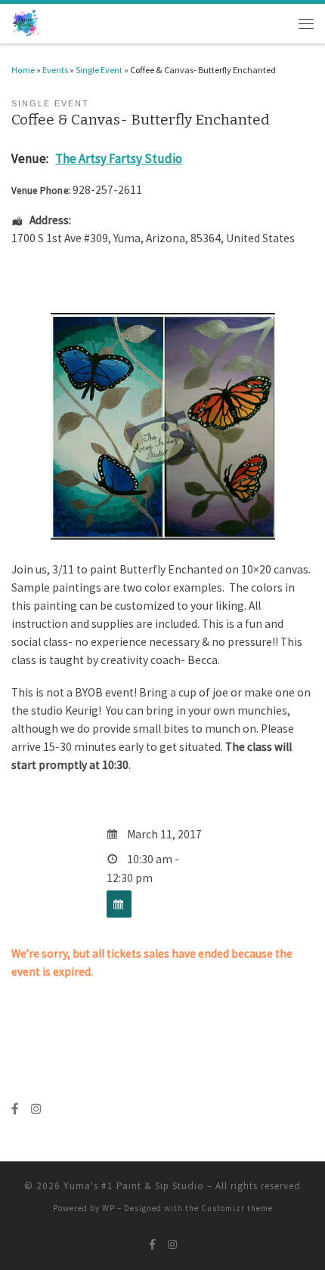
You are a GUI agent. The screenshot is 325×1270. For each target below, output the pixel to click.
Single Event (99, 69)
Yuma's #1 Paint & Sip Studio (133, 1185)
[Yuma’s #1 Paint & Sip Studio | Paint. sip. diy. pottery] (26, 22)
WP (108, 1208)
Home (23, 69)
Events (55, 69)
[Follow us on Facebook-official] (15, 1109)
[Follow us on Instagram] (36, 1109)
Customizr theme (237, 1208)
